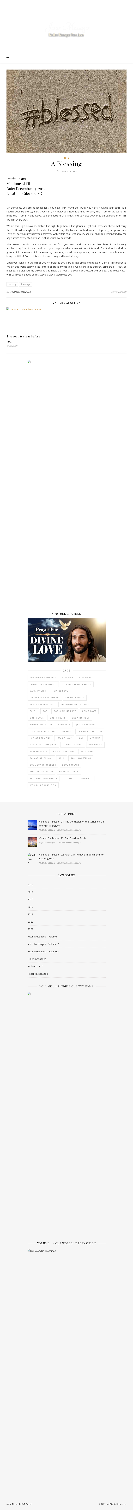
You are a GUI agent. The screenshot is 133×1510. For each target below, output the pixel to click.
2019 (30, 914)
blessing (12, 284)
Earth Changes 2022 (42, 704)
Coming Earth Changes (76, 684)
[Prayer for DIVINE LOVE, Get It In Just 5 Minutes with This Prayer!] (67, 640)
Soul (62, 758)
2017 (66, 158)
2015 (30, 884)
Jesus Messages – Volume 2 (43, 944)
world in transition (43, 785)
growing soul (81, 718)
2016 (30, 891)
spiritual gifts (69, 771)
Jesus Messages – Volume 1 (43, 936)
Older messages (37, 958)
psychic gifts (38, 751)
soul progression (41, 771)
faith (33, 711)
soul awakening (81, 758)
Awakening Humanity (43, 677)
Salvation (87, 751)
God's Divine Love (65, 711)
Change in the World (43, 684)
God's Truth (58, 718)
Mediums (95, 738)
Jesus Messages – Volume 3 (43, 951)
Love (81, 738)
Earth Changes (75, 697)
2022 (30, 929)
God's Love (37, 718)
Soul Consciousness (43, 765)
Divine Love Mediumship (45, 697)
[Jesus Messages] (66, 30)
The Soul (69, 778)
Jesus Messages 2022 (42, 731)
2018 (30, 906)
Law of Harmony (40, 738)
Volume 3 (86, 778)
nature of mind (73, 744)
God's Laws (89, 711)
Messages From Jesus (43, 744)
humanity (64, 724)
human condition (41, 724)
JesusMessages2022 (20, 291)
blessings (25, 284)
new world (95, 744)
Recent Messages (64, 751)
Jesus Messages (86, 724)
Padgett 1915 (35, 966)
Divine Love (61, 691)
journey (66, 731)
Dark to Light (39, 691)
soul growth (70, 765)
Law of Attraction (90, 731)
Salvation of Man (41, 758)
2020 (30, 921)
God (45, 711)
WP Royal (26, 1504)
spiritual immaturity (43, 778)
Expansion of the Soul (75, 704)
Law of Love (64, 738)
